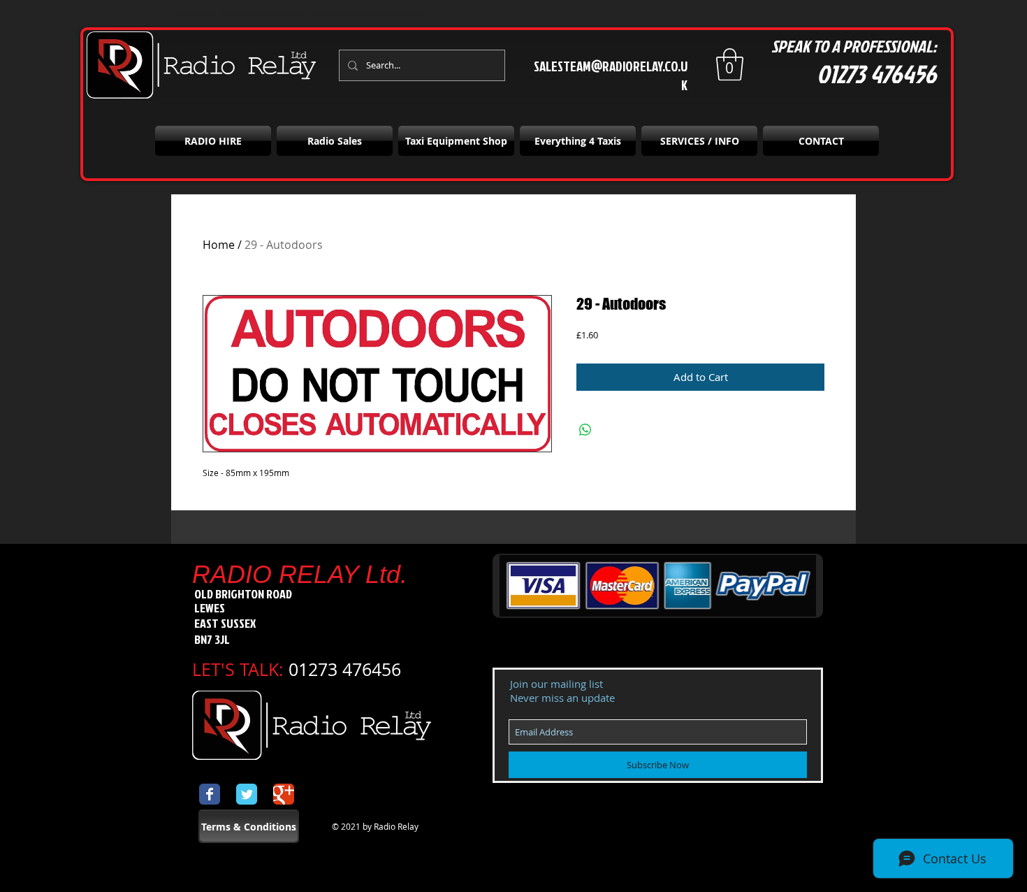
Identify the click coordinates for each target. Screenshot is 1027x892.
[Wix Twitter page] (246, 794)
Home (219, 244)
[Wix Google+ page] (283, 794)
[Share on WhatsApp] (585, 430)
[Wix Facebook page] (209, 794)
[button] (729, 64)
